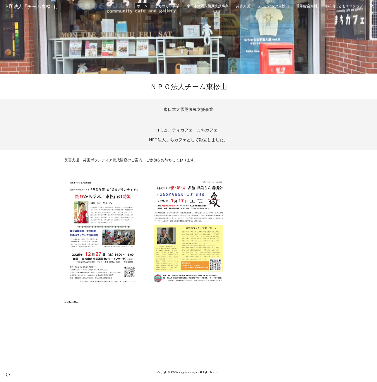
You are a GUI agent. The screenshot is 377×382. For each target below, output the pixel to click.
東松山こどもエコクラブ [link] (344, 6)
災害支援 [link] (243, 6)
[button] (372, 6)
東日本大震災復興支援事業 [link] (208, 6)
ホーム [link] (142, 6)
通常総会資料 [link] (306, 6)
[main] (188, 86)
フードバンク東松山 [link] (273, 6)
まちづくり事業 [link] (167, 6)
